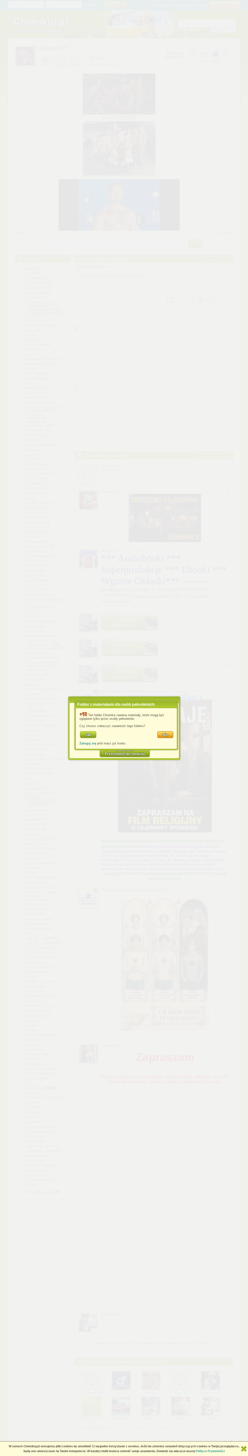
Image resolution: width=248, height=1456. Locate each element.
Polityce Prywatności (210, 1451)
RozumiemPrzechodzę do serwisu (125, 752)
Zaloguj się (87, 743)
